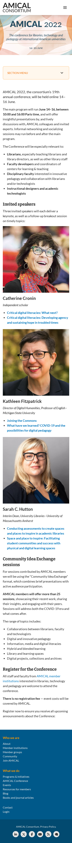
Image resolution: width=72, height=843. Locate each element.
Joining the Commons (22, 420)
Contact (8, 807)
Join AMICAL (11, 760)
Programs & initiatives (16, 776)
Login (6, 811)
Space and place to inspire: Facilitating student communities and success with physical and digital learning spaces (33, 543)
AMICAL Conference (15, 780)
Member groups (12, 752)
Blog (5, 793)
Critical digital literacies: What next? (32, 313)
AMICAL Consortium (27, 826)
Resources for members (17, 789)
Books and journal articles (18, 797)
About (6, 743)
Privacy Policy (48, 826)
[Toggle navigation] (65, 7)
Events (7, 785)
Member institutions (15, 747)
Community (10, 756)
